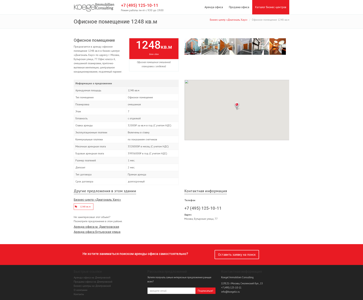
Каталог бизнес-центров (270, 7)
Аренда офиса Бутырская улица (97, 232)
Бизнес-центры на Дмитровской (92, 286)
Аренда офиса (214, 7)
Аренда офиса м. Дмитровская (96, 227)
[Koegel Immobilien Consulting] (94, 7)
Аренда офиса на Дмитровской (92, 277)
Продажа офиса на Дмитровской (93, 281)
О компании (80, 290)
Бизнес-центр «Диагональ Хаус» (228, 19)
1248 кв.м (85, 206)
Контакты (79, 294)
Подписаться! (205, 290)
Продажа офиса (239, 7)
